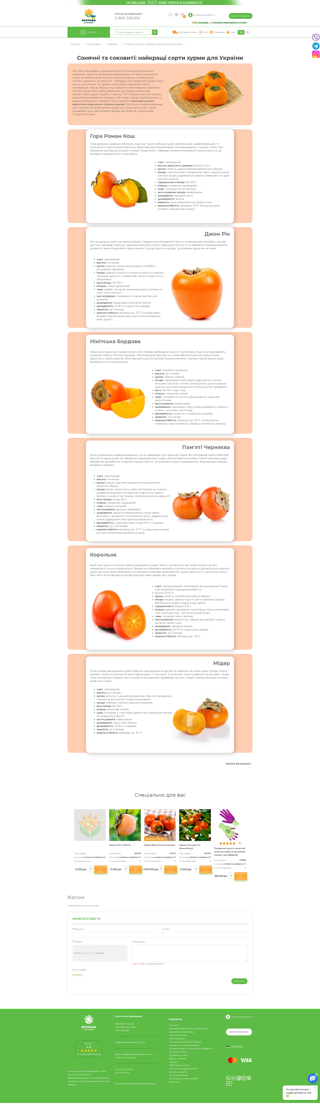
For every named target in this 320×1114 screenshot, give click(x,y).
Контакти (174, 1025)
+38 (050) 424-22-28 (125, 1027)
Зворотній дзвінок (240, 16)
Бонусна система (178, 1035)
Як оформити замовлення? (183, 1078)
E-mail (165, 929)
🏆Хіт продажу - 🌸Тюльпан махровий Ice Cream (219, 22)
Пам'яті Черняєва (206, 447)
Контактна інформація (128, 14)
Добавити (77, 974)
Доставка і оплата (178, 1055)
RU (247, 32)
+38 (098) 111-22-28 (124, 1024)
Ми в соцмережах (178, 1075)
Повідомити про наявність (100, 869)
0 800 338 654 (127, 18)
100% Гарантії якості (179, 1065)
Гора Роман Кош (112, 136)
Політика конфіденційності (183, 1068)
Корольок (103, 555)
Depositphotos (148, 1083)
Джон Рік (217, 234)
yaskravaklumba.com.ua (80, 1078)
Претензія (174, 1082)
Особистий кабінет (241, 1017)
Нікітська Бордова (115, 341)
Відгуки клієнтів (177, 1058)
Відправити (239, 981)
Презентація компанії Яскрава (185, 1042)
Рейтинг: (78, 941)
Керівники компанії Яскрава (184, 1045)
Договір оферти (178, 1072)
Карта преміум (176, 1038)
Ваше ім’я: (79, 929)
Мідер (221, 663)
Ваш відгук (139, 941)
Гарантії (173, 1062)
